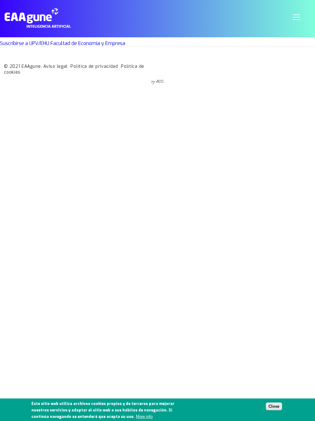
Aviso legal (55, 66)
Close (274, 406)
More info (144, 416)
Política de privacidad (94, 66)
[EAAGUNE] (38, 26)
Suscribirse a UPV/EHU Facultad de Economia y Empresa (62, 43)
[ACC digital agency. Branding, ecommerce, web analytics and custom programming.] (157, 83)
